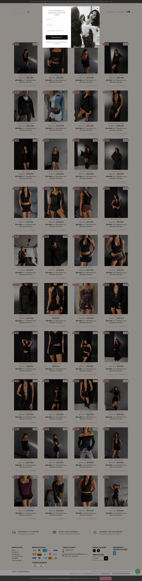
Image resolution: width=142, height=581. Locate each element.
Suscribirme (56, 37)
